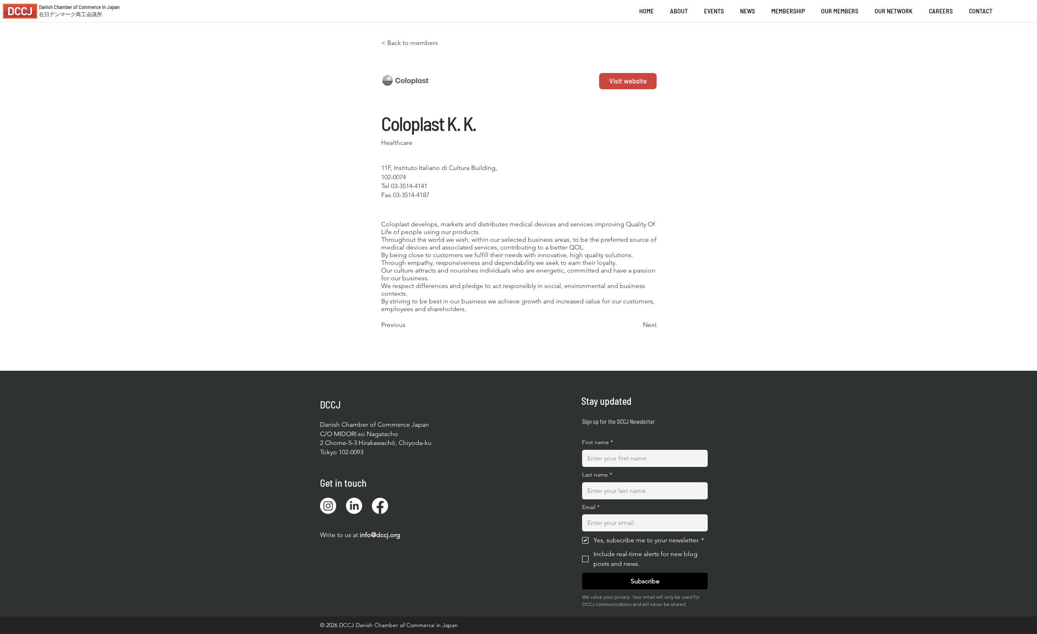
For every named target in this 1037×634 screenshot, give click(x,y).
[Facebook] (380, 506)
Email (591, 507)
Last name (597, 474)
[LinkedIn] (354, 506)
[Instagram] (328, 506)
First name (597, 442)
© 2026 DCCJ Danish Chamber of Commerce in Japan (389, 625)
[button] (941, 11)
